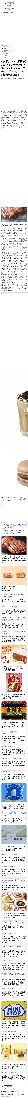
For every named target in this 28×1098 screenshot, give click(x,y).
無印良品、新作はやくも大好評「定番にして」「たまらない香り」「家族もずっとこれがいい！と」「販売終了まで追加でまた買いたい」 (13, 639)
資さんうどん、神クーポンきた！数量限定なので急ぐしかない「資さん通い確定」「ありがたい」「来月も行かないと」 (13, 994)
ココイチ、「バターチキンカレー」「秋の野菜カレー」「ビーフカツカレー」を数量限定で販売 (13, 668)
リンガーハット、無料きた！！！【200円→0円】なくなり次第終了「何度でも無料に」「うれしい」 (14, 611)
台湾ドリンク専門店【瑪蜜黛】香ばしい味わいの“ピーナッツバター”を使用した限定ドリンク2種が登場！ (15, 525)
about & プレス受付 (12, 8)
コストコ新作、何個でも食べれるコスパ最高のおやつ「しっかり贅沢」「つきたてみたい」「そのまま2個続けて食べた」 (14, 764)
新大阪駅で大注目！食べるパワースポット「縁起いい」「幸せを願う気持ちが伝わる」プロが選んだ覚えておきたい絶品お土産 (13, 752)
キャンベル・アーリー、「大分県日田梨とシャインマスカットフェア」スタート (13, 601)
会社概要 (9, 9)
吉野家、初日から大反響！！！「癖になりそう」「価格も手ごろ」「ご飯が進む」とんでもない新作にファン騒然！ (13, 725)
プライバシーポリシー (10, 1088)
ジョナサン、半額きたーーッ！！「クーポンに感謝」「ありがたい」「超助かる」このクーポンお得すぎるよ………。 (13, 872)
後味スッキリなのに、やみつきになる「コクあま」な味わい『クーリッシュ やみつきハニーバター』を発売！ (15, 532)
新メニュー (10, 5)
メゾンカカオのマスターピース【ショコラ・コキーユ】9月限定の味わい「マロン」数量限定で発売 (14, 848)
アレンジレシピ (11, 3)
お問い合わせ (7, 1086)
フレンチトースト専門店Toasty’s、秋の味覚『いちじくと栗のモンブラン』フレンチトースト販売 (14, 820)
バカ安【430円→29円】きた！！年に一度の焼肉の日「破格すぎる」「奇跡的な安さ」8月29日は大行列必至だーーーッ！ (14, 559)
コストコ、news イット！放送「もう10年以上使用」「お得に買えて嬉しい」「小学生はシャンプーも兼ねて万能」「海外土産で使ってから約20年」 (13, 966)
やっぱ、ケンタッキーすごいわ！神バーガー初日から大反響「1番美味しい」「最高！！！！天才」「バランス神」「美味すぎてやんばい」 (14, 739)
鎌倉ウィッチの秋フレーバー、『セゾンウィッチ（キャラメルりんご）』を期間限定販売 (13, 588)
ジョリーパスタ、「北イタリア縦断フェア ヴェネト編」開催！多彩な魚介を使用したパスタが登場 (13, 915)
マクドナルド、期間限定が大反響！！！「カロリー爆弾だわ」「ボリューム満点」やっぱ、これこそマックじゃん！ (13, 1037)
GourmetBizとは (8, 1085)
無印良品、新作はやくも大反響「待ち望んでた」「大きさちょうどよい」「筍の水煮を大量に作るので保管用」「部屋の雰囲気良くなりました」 (13, 982)
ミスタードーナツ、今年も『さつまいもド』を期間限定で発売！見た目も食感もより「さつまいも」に (13, 887)
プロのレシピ (10, 2)
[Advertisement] (14, 29)
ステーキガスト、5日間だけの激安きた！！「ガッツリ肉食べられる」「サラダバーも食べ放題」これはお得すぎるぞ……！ (13, 777)
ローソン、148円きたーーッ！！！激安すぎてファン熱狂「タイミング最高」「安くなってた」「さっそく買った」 (14, 806)
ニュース (9, 6)
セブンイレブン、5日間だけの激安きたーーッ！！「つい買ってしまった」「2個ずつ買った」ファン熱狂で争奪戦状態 (14, 859)
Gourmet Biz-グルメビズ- (8, 1091)
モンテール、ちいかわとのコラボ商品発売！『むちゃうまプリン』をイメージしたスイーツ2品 (13, 1066)
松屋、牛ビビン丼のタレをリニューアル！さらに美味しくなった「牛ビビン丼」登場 (13, 927)
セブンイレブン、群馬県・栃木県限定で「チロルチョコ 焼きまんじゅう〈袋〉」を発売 (13, 696)
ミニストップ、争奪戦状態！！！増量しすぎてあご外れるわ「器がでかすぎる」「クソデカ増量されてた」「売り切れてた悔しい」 (13, 1024)
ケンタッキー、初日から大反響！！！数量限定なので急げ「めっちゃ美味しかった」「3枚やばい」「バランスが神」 (13, 1077)
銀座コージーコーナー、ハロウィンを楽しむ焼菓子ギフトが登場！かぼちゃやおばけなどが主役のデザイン (13, 625)
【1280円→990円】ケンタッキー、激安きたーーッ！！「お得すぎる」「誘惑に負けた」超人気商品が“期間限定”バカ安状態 (14, 939)
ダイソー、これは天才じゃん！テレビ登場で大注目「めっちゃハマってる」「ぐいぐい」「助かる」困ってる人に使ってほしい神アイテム (13, 953)
